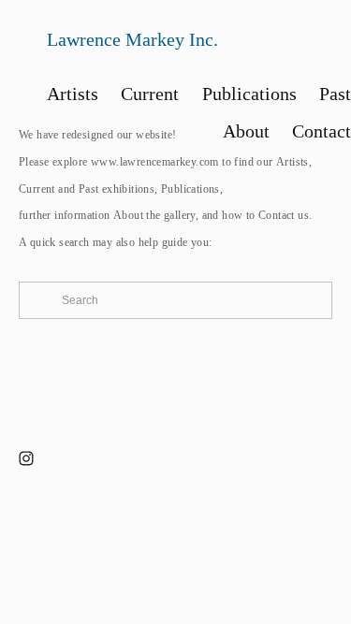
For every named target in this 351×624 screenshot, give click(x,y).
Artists (292, 161)
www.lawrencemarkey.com (155, 161)
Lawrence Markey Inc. (132, 39)
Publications (190, 189)
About (128, 215)
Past (89, 189)
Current (37, 189)
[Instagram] (26, 458)
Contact (276, 215)
